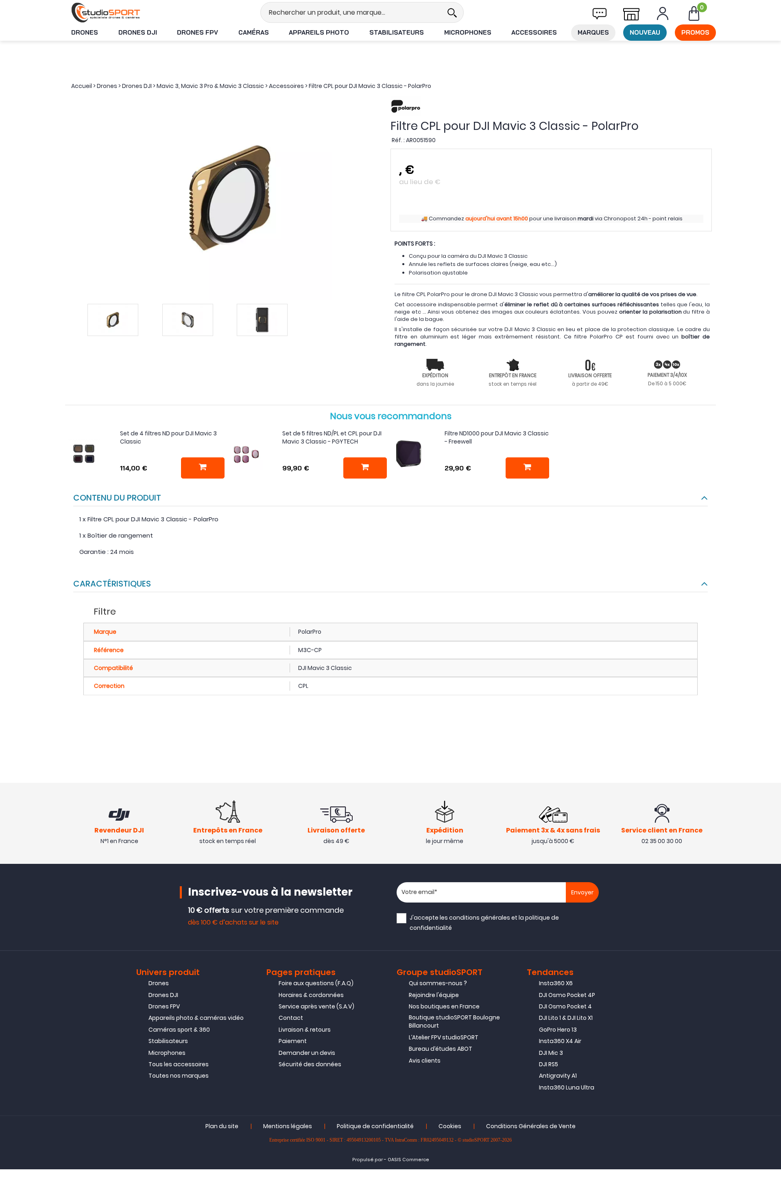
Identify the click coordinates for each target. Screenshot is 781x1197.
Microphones (467, 32)
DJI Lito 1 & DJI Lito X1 (566, 1018)
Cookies (449, 1126)
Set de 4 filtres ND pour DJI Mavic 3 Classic (168, 437)
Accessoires (534, 32)
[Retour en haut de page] (771, 829)
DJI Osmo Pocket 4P (567, 995)
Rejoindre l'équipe (434, 995)
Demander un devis (307, 1053)
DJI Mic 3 (551, 1053)
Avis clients (425, 1060)
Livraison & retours (305, 1030)
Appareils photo (319, 32)
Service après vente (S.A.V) (316, 1006)
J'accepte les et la (484, 923)
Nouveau (645, 32)
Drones (84, 32)
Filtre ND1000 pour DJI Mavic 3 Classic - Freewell (497, 437)
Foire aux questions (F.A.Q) (316, 983)
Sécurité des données (310, 1064)
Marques (593, 32)
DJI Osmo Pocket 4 (565, 1006)
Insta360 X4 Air (560, 1041)
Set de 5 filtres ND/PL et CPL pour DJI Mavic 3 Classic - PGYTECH (332, 437)
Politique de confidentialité (375, 1126)
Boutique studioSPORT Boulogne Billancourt (454, 1021)
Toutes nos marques (178, 1076)
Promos (695, 32)
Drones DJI (137, 32)
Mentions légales (287, 1126)
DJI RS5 (548, 1064)
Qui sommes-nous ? (438, 983)
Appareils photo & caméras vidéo (196, 1018)
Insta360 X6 (556, 983)
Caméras (253, 32)
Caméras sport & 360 (179, 1030)
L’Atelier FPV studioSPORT (443, 1037)
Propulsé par (367, 1160)
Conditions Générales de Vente (531, 1126)
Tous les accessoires (178, 1064)
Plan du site (221, 1126)
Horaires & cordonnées (311, 995)
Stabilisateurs (396, 32)
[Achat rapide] (203, 468)
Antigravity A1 (558, 1076)
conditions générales (479, 918)
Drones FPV (197, 32)
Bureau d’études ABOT (440, 1049)
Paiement (293, 1041)
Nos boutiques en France (444, 1006)
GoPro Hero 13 (558, 1030)
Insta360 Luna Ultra (566, 1087)
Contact (291, 1018)
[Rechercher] (452, 12)
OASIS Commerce (408, 1160)
